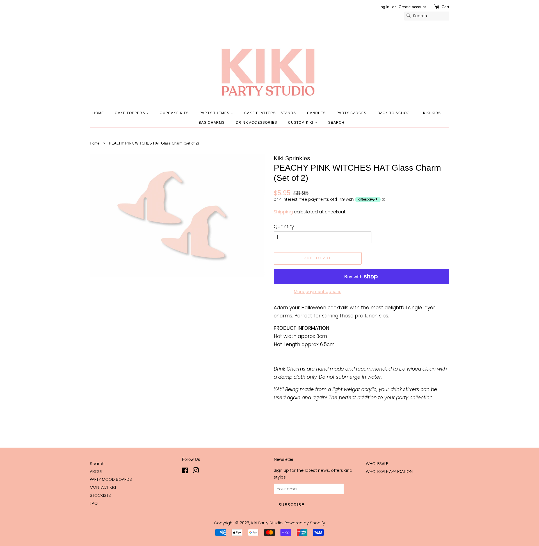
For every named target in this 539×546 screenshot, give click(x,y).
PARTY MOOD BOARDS (111, 479)
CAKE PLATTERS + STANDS (270, 113)
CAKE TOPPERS (130, 113)
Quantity (284, 226)
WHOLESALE (377, 463)
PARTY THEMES (215, 113)
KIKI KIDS (432, 113)
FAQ (94, 503)
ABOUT (96, 471)
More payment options (317, 291)
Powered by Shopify (305, 523)
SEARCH (336, 123)
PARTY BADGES (351, 113)
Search (97, 463)
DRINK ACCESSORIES (256, 123)
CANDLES (316, 113)
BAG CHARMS (212, 123)
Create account (412, 6)
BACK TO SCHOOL (395, 113)
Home (98, 113)
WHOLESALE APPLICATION (389, 471)
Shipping (283, 212)
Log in (383, 6)
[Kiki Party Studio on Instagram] (196, 471)
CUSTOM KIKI (301, 123)
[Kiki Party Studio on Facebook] (185, 471)
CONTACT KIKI (103, 487)
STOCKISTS (100, 495)
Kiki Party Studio (267, 523)
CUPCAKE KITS (174, 113)
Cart (445, 6)
